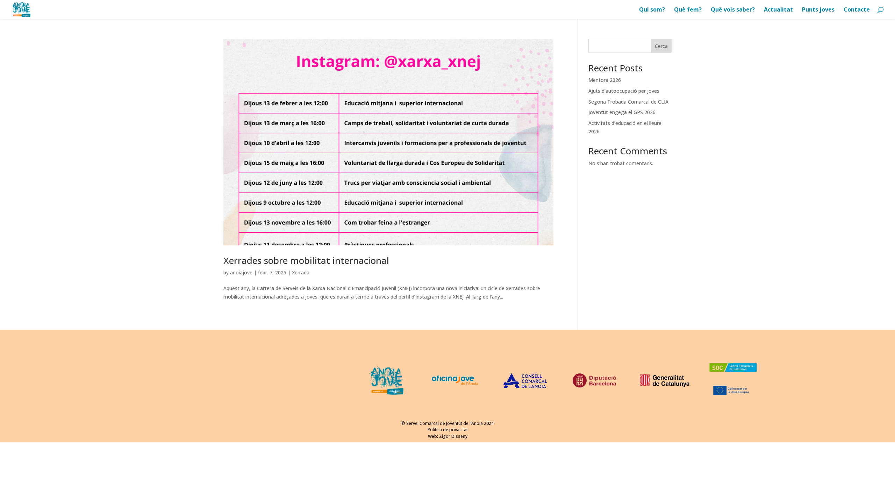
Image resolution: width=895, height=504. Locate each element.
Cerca (661, 46)
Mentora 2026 (604, 80)
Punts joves (818, 10)
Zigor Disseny (453, 436)
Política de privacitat (448, 430)
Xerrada (300, 272)
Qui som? (652, 10)
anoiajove (241, 272)
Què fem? (688, 10)
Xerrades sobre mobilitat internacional (306, 260)
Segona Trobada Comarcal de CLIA (628, 101)
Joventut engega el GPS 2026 (622, 112)
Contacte (857, 10)
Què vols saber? (733, 10)
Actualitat (778, 10)
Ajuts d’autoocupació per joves (623, 91)
